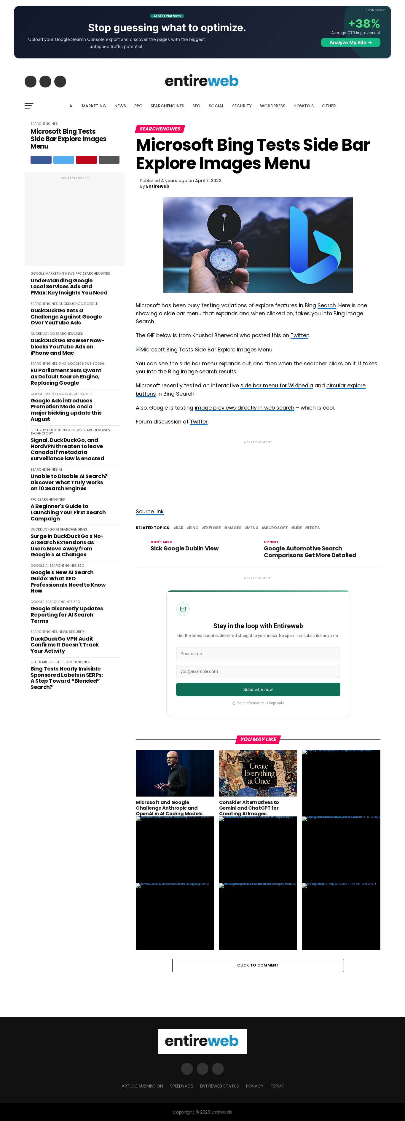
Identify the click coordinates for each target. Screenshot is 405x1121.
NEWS (120, 106)
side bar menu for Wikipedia (276, 385)
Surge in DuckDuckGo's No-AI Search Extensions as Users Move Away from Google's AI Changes (67, 545)
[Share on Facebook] (41, 160)
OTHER (329, 106)
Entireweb (157, 186)
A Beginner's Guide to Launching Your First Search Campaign (68, 512)
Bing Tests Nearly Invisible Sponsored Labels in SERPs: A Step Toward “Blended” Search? (67, 678)
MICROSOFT (52, 662)
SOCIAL (216, 106)
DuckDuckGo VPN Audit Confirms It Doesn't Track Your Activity (65, 645)
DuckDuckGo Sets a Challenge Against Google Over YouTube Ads (66, 317)
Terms (277, 1086)
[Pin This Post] (86, 160)
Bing (194, 528)
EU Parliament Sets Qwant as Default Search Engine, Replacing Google (66, 376)
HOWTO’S (304, 106)
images (234, 528)
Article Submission (142, 1086)
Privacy (255, 1086)
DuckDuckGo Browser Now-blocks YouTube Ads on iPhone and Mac (68, 346)
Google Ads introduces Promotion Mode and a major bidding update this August (66, 410)
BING (62, 363)
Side (297, 528)
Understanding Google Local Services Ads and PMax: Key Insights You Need (69, 287)
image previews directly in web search (244, 407)
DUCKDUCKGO (71, 303)
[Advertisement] (75, 222)
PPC (138, 106)
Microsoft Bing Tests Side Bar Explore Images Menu (68, 139)
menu (252, 528)
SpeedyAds (181, 1086)
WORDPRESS (272, 106)
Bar (180, 528)
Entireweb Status (219, 1086)
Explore (212, 528)
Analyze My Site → (350, 42)
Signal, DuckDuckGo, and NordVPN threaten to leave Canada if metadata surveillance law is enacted (67, 449)
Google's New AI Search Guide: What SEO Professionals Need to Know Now (68, 581)
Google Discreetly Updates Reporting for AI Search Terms (67, 615)
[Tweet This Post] (63, 160)
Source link (150, 511)
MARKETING (94, 106)
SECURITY (242, 106)
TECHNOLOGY (42, 433)
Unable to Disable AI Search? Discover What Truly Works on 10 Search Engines (69, 482)
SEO (196, 106)
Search (327, 305)
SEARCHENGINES (167, 106)
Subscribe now (258, 689)
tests (313, 528)
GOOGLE (37, 273)
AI (71, 106)
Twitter (299, 335)
